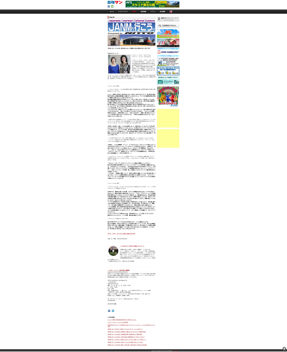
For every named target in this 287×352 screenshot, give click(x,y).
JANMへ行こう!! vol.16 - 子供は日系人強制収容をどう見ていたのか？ (126, 337)
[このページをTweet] (113, 311)
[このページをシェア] (109, 311)
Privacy (177, 350)
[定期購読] (168, 28)
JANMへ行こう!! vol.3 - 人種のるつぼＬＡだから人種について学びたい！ (127, 339)
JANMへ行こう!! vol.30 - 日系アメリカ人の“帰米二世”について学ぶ (125, 342)
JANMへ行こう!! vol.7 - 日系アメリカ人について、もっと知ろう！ (125, 329)
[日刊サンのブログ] (112, 7)
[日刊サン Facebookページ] (109, 7)
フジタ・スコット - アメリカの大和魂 (118, 322)
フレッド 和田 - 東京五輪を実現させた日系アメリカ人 (122, 319)
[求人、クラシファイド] (168, 22)
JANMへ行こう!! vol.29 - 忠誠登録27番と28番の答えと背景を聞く (125, 334)
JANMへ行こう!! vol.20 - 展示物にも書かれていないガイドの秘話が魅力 (127, 331)
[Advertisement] (168, 118)
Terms (174, 350)
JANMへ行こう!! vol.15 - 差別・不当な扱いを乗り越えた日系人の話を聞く (127, 345)
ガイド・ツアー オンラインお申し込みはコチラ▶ (121, 233)
